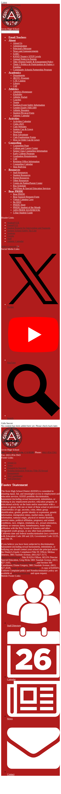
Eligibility (17, 94)
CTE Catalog (19, 80)
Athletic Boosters (21, 110)
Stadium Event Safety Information (29, 105)
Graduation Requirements (25, 156)
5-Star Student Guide (23, 212)
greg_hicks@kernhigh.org (23, 562)
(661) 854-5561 (49, 452)
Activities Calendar (22, 121)
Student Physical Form (23, 113)
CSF (15, 86)
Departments (19, 75)
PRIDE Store (19, 205)
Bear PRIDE (19, 194)
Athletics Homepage (22, 91)
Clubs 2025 (18, 124)
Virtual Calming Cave (23, 199)
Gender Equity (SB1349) (25, 107)
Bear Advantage (20, 134)
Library (16, 83)
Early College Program (23, 153)
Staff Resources (20, 172)
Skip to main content (10, 5)
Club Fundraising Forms (24, 137)
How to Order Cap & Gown (26, 140)
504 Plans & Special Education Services (31, 188)
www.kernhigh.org (21, 573)
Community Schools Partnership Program (32, 69)
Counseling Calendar (23, 164)
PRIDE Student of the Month (26, 207)
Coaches (17, 99)
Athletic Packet (20, 97)
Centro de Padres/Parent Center (27, 183)
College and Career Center (25, 148)
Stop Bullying (19, 167)
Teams (16, 102)
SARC (16, 54)
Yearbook (17, 132)
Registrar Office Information (26, 161)
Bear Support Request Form (26, 197)
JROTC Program (21, 78)
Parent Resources (21, 178)
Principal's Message (22, 48)
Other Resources (21, 180)
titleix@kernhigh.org (11, 557)
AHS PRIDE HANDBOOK (26, 210)
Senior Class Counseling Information (30, 151)
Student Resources (21, 175)
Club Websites (20, 126)
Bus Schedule (19, 186)
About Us (17, 43)
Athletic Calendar (21, 115)
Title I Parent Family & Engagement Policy (33, 61)
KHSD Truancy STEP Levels (27, 56)
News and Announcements (25, 51)
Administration (20, 46)
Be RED (17, 202)
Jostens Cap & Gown (23, 129)
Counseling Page (21, 145)
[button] (12, 40)
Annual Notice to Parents (25, 59)
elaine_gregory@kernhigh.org (25, 568)
